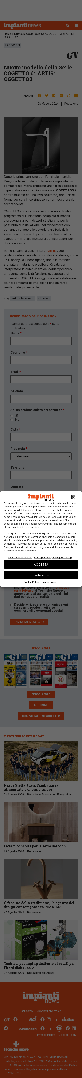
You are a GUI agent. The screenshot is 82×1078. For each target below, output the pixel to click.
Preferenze (41, 575)
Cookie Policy (31, 582)
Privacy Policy (49, 582)
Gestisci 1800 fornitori (20, 557)
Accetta (41, 564)
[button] (73, 497)
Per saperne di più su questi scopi (53, 557)
